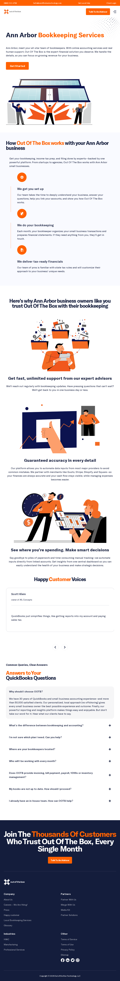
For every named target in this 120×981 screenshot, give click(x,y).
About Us (8, 899)
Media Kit (65, 910)
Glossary (8, 925)
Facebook (63, 960)
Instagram (78, 960)
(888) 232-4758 (10, 3)
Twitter (73, 960)
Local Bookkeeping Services (17, 920)
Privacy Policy (68, 949)
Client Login (111, 3)
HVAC (6, 939)
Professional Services (14, 949)
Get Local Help (84, 3)
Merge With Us (68, 904)
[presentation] (55, 647)
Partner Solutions (69, 915)
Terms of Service (69, 939)
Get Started (17, 65)
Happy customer (11, 915)
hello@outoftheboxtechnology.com (47, 3)
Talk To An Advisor (98, 11)
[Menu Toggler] (114, 11)
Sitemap (65, 954)
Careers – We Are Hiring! (16, 904)
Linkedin (68, 960)
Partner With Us (68, 899)
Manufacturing (11, 944)
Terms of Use (67, 944)
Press (6, 910)
